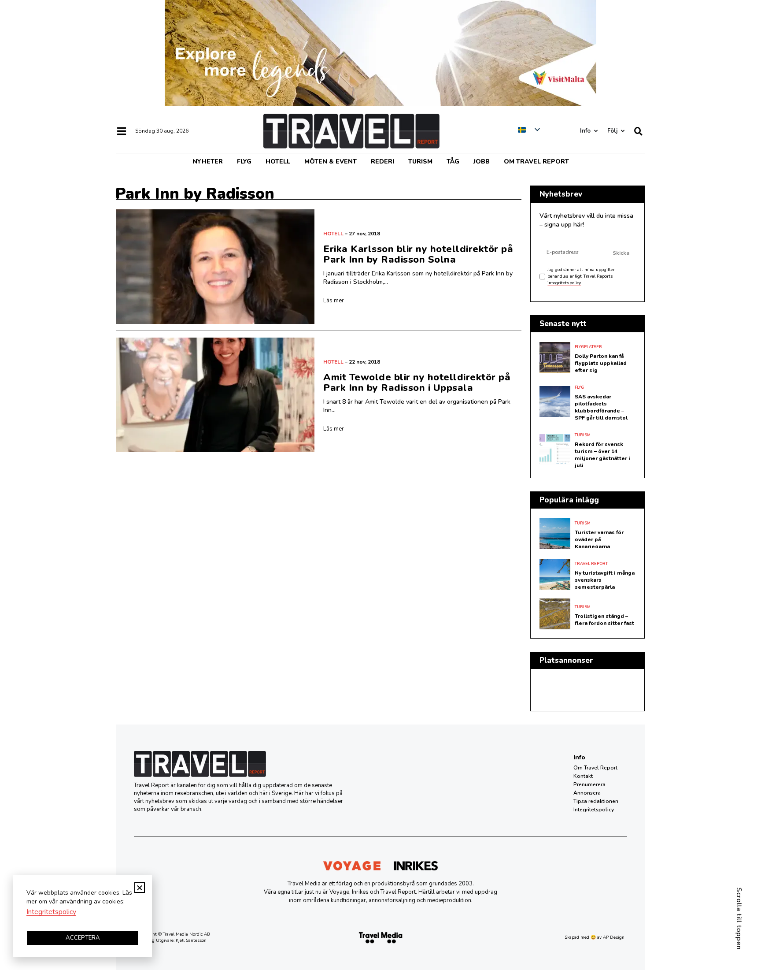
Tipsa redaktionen (595, 801)
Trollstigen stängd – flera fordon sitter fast (604, 620)
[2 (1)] (380, 103)
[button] (139, 887)
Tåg (453, 161)
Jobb (481, 161)
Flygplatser (588, 346)
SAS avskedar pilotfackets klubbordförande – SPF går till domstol (601, 407)
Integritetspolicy (593, 809)
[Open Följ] (622, 131)
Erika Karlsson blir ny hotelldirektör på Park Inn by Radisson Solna (418, 254)
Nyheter (207, 161)
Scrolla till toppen (739, 919)
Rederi (382, 161)
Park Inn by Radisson (194, 193)
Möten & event (330, 161)
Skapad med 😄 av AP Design (594, 937)
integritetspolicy (564, 283)
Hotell (278, 161)
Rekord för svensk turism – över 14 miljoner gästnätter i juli (602, 455)
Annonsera (587, 792)
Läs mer (333, 301)
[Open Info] (595, 131)
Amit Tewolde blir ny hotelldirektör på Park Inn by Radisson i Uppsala (416, 382)
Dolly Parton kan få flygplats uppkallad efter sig (601, 363)
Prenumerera (589, 784)
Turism (420, 161)
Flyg (244, 161)
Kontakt (583, 776)
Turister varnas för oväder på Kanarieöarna (599, 539)
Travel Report (591, 563)
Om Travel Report (536, 161)
